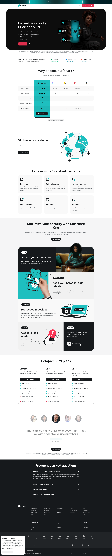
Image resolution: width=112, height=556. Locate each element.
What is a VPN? (47, 508)
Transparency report (61, 525)
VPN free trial (46, 523)
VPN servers (46, 514)
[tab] (33, 418)
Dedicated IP (46, 516)
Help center (85, 525)
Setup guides (85, 527)
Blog (58, 523)
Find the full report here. (65, 122)
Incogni (32, 525)
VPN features (46, 510)
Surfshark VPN (37, 263)
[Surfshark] (22, 5)
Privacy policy (83, 553)
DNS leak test (85, 514)
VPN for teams (60, 508)
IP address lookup (86, 512)
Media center (59, 516)
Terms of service (90, 553)
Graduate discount (73, 514)
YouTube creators (73, 510)
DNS (84, 508)
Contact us (59, 527)
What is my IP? (85, 510)
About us (58, 514)
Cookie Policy (10, 548)
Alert (22, 340)
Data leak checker (86, 518)
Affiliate (71, 508)
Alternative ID (57, 292)
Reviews (45, 518)
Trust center (59, 518)
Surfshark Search (34, 516)
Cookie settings (69, 553)
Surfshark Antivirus (26, 313)
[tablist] (56, 419)
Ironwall (32, 527)
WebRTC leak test (86, 516)
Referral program (73, 516)
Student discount (73, 512)
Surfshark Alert (34, 512)
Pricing (32, 518)
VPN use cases (47, 512)
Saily (32, 529)
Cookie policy (76, 553)
